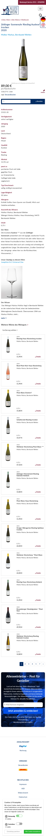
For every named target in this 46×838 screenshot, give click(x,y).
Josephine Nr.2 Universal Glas (12, 262)
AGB (23, 788)
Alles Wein (6, 20)
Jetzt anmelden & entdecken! (23, 711)
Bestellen (40, 101)
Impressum (23, 784)
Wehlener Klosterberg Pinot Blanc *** (30, 447)
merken (43, 92)
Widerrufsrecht (23, 793)
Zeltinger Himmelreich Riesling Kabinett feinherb (28, 475)
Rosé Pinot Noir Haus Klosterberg (29, 366)
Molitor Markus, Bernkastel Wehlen (16, 35)
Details (38, 357)
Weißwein (25, 20)
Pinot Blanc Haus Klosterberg (27, 501)
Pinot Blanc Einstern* (24, 393)
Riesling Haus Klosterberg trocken (29, 339)
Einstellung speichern (13, 831)
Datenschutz (23, 797)
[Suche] (40, 15)
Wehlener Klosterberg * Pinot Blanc (29, 555)
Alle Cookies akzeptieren (32, 831)
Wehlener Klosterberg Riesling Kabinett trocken (28, 637)
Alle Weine (16, 20)
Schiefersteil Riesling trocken (27, 420)
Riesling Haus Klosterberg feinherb (29, 582)
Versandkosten (10, 94)
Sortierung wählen (9, 330)
